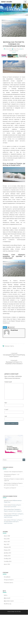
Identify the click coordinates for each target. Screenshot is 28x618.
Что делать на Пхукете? (10, 487)
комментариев (9, 601)
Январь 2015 (7, 550)
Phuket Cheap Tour (12, 611)
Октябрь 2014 (7, 558)
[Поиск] (24, 460)
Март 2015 (6, 544)
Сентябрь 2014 (7, 561)
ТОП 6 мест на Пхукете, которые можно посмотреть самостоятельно (13, 515)
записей (7, 598)
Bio (5, 327)
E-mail (7, 409)
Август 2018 (7, 536)
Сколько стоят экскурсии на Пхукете (13, 471)
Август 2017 (7, 541)
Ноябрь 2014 (7, 555)
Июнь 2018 (6, 538)
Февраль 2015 (7, 547)
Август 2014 (7, 564)
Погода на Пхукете (8, 579)
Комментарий (8, 382)
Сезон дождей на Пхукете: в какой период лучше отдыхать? (14, 355)
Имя (6, 402)
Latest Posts (11, 327)
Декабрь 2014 (7, 553)
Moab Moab (16, 49)
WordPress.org (7, 603)
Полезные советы (9, 346)
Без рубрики (7, 577)
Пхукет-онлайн (6, 2)
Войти (5, 595)
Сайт (6, 416)
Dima (5, 509)
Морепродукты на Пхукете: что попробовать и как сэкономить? (14, 362)
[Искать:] (14, 460)
